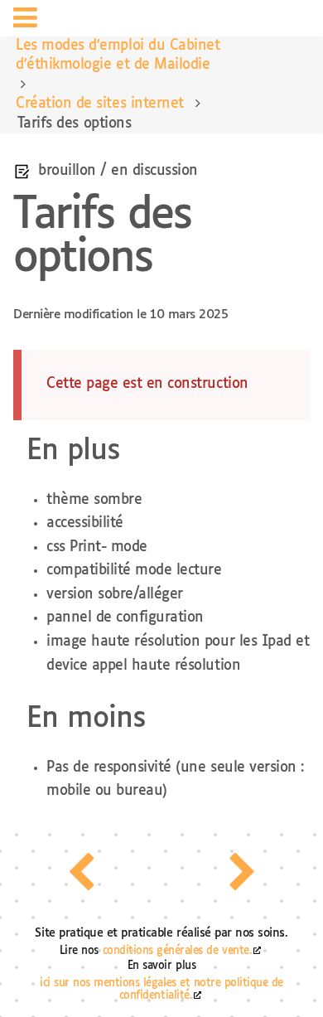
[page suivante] (242, 872)
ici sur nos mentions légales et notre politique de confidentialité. (161, 989)
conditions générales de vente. (177, 951)
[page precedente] (81, 872)
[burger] (25, 20)
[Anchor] (134, 447)
